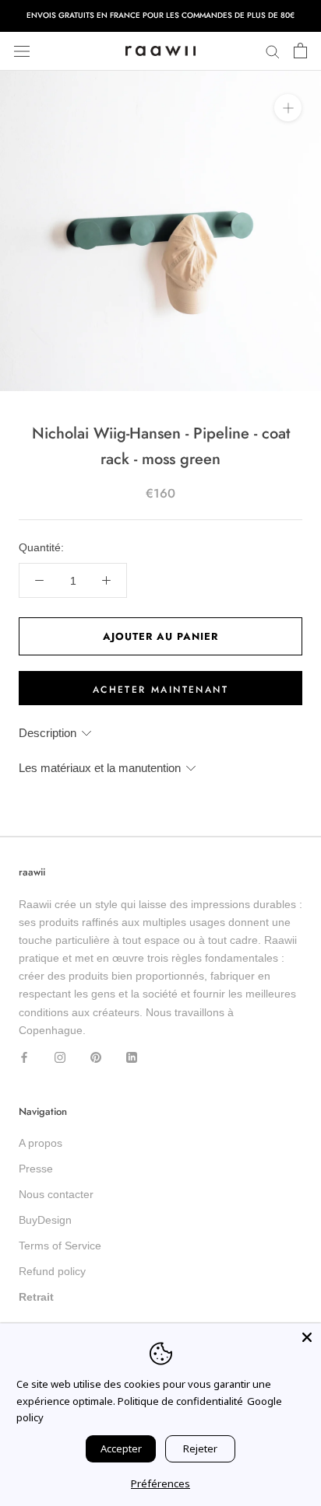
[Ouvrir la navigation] (22, 51)
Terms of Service (60, 1245)
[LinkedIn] (131, 1057)
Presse (36, 1168)
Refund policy (52, 1271)
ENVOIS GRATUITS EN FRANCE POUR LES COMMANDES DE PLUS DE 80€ (160, 15)
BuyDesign (45, 1220)
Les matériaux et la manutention (100, 767)
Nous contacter (56, 1194)
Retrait (36, 1297)
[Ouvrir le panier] (300, 51)
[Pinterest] (95, 1057)
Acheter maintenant (160, 690)
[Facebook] (24, 1057)
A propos (40, 1143)
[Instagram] (60, 1057)
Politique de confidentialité (180, 1401)
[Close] (307, 1337)
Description (47, 732)
